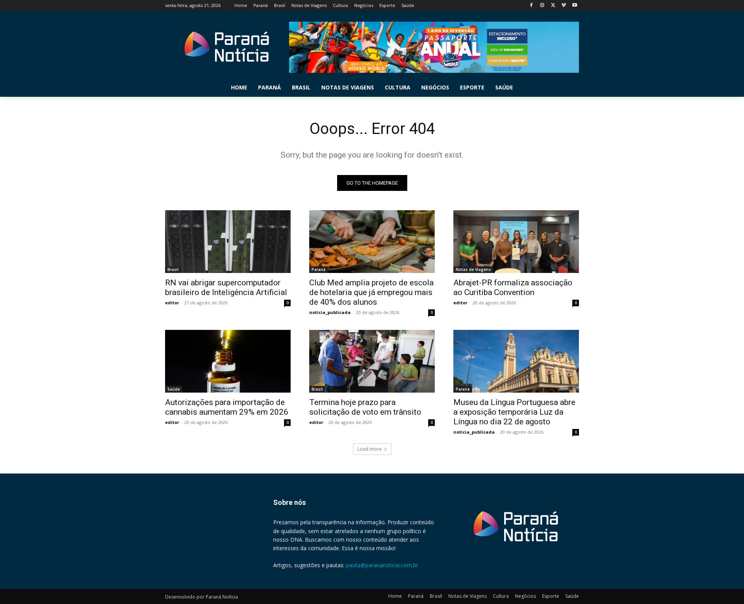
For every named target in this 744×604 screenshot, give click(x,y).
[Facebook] (531, 5)
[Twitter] (553, 5)
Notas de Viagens (473, 269)
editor (172, 302)
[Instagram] (542, 5)
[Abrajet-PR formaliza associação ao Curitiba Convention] (516, 241)
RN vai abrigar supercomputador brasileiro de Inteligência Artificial (226, 287)
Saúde (173, 389)
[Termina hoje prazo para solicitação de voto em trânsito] (372, 361)
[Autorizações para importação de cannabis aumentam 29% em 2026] (228, 361)
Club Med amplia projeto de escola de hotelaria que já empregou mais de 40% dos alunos (371, 292)
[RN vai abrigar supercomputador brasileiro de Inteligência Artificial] (228, 241)
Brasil (173, 269)
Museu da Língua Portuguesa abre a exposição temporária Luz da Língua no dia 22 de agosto (514, 412)
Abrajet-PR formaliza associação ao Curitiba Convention (512, 287)
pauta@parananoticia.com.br (382, 565)
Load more (369, 449)
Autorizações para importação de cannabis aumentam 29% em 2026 (226, 407)
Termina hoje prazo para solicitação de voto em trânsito (365, 407)
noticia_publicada (330, 312)
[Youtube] (574, 5)
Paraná (319, 269)
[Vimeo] (563, 5)
